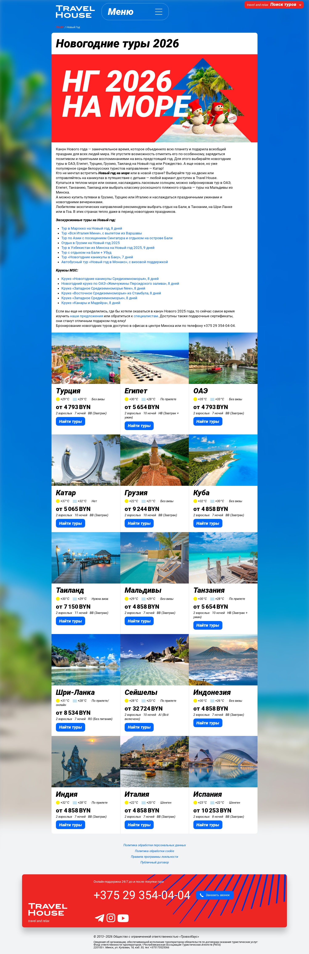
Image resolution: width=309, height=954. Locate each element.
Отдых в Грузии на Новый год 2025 (90, 243)
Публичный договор (154, 862)
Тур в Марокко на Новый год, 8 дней (91, 228)
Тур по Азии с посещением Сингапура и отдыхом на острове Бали (117, 238)
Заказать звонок (216, 895)
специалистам (146, 316)
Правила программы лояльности (154, 857)
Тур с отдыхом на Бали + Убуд (86, 252)
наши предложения (86, 316)
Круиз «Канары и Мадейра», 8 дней (90, 303)
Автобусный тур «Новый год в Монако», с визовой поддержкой (114, 262)
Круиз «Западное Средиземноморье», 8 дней (99, 298)
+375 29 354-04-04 (142, 895)
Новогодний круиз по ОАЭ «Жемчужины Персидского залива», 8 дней (120, 283)
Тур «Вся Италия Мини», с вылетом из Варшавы (101, 233)
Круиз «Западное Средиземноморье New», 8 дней (103, 288)
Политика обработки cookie (154, 851)
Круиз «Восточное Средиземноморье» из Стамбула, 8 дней (111, 293)
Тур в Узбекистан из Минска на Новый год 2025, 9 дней (107, 248)
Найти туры (70, 421)
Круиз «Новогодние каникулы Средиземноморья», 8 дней (110, 279)
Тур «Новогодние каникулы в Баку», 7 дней (97, 257)
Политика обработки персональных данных (154, 845)
